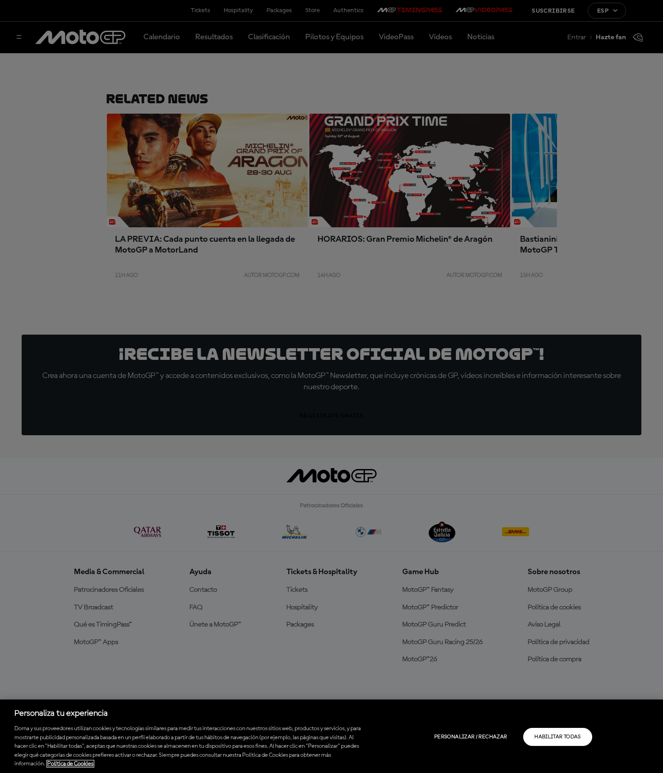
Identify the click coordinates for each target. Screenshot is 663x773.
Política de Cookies (70, 764)
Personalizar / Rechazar (470, 737)
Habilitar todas (557, 737)
